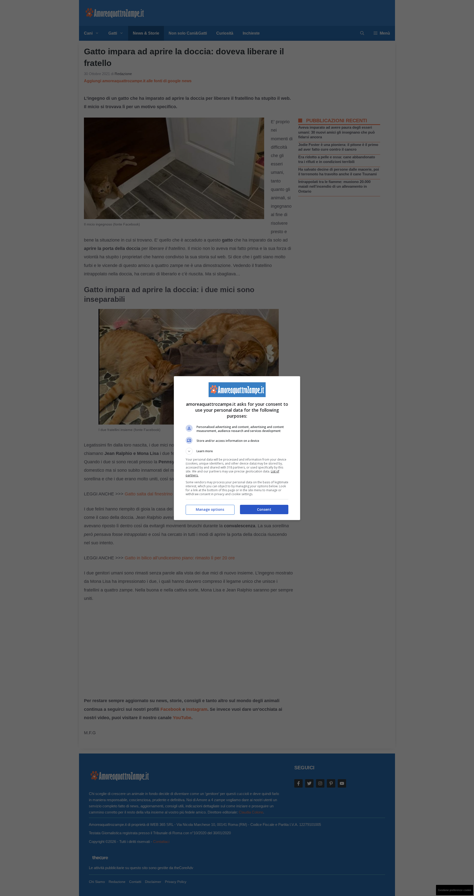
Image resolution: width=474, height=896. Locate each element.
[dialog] (237, 448)
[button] (237, 451)
